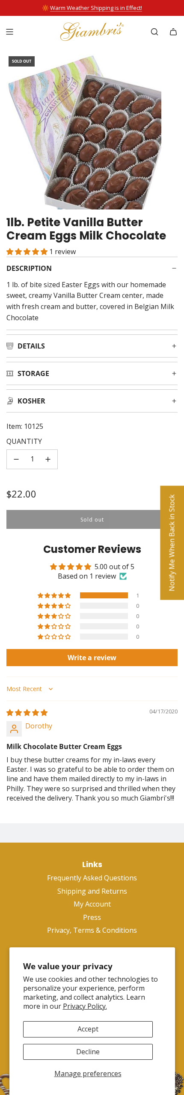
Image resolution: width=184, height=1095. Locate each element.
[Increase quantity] (48, 459)
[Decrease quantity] (16, 459)
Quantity (24, 441)
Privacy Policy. (85, 1006)
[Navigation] (9, 31)
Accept (87, 1029)
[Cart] (173, 31)
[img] (26, 712)
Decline (88, 1051)
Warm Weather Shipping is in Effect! (96, 8)
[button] (27, 251)
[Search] (154, 31)
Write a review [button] (92, 657)
